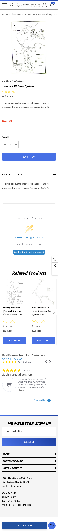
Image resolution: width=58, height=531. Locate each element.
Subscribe (29, 441)
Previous (4, 312)
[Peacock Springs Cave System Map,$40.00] (15, 292)
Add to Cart (24, 525)
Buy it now (29, 156)
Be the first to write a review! (29, 252)
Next (54, 312)
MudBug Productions (12, 80)
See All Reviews (12, 359)
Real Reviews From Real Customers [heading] (23, 355)
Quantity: (6, 136)
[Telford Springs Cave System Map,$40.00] (43, 292)
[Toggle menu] (4, 5)
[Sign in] (44, 5)
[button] (46, 361)
